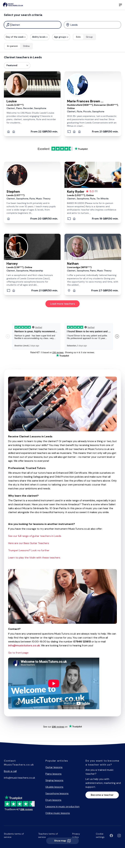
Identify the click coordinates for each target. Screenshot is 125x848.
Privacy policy (76, 835)
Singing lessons (54, 780)
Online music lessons (57, 813)
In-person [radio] (12, 46)
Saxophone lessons (57, 793)
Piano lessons (53, 773)
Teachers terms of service (48, 835)
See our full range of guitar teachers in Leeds (34, 536)
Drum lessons (53, 800)
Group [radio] (89, 36)
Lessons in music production (62, 806)
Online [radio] (26, 46)
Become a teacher (102, 795)
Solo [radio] (78, 36)
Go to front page (18, 652)
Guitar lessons (53, 767)
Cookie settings (100, 835)
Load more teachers (62, 303)
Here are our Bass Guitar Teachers (28, 543)
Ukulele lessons (54, 787)
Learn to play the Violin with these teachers (34, 557)
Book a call (10, 771)
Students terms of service (14, 835)
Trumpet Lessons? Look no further (28, 550)
